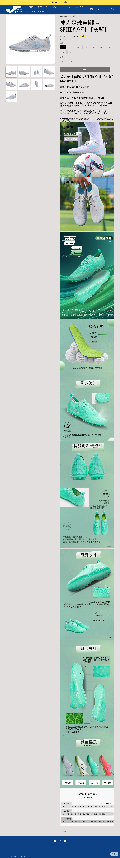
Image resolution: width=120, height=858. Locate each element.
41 (87, 47)
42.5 (102, 47)
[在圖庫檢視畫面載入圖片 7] (36, 84)
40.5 (79, 47)
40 (71, 47)
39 (64, 47)
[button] (48, 7)
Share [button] (65, 831)
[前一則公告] (6, 2)
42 (94, 47)
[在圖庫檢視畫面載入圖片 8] (49, 84)
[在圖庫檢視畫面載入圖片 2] (24, 71)
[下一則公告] (114, 2)
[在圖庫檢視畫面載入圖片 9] (11, 96)
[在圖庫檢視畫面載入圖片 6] (24, 84)
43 (110, 47)
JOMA (11, 857)
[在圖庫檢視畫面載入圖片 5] (11, 84)
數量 (61, 57)
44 (64, 52)
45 (71, 52)
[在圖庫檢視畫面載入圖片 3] (36, 71)
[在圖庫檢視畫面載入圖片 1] (11, 71)
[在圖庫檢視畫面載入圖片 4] (49, 71)
